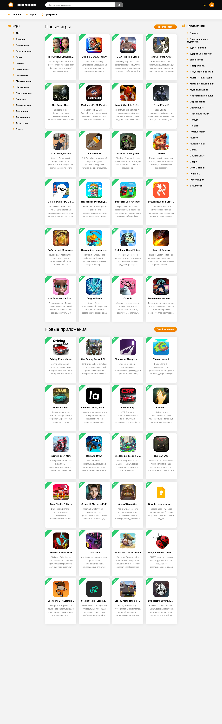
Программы (51, 14)
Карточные (22, 75)
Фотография (197, 179)
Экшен (19, 129)
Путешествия (197, 131)
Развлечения (197, 143)
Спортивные (23, 117)
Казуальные (23, 69)
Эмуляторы (196, 185)
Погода (194, 119)
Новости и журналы (201, 95)
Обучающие (197, 107)
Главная (16, 14)
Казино (20, 63)
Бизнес (194, 33)
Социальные (197, 155)
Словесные (22, 111)
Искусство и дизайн (201, 71)
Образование (197, 101)
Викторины (22, 45)
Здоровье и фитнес (201, 53)
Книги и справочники (202, 83)
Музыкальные (24, 81)
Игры (33, 14)
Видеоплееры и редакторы (197, 40)
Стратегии (22, 123)
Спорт (193, 161)
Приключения (24, 93)
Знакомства (196, 59)
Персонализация (199, 113)
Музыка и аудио (199, 89)
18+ (18, 33)
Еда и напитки (198, 47)
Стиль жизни (197, 167)
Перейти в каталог (165, 27)
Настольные (23, 87)
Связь (193, 149)
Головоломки (24, 51)
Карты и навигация (201, 77)
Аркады (20, 39)
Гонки (19, 57)
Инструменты (197, 65)
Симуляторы (23, 105)
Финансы (195, 173)
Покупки (194, 125)
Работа (194, 137)
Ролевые (21, 99)
